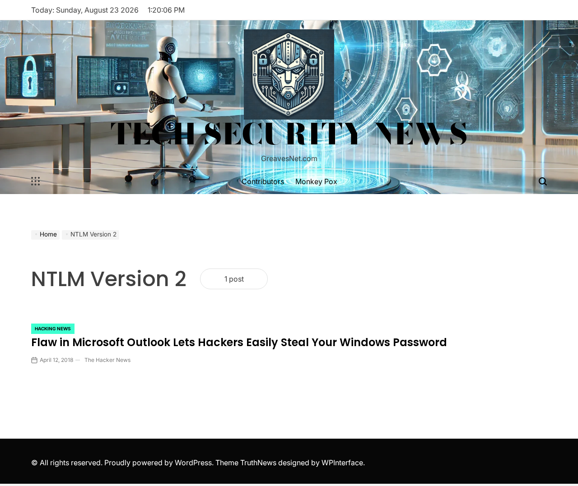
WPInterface (342, 462)
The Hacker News (107, 359)
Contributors (263, 181)
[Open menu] (35, 181)
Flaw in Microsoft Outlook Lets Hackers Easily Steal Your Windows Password (239, 342)
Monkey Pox (316, 181)
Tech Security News (289, 134)
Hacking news (53, 328)
